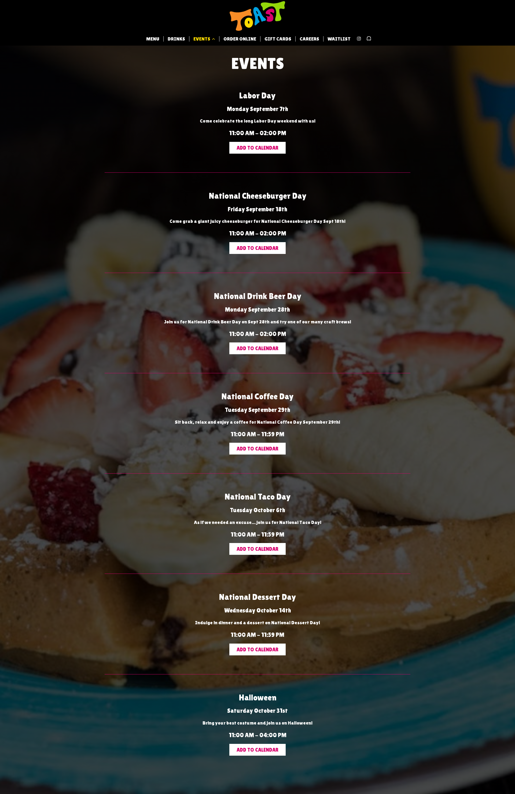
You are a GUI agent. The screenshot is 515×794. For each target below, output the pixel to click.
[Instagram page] (359, 38)
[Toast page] (369, 38)
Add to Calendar (257, 148)
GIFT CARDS (277, 39)
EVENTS (202, 39)
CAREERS (309, 39)
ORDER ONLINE (239, 39)
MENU (152, 39)
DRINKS (176, 39)
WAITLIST (339, 39)
